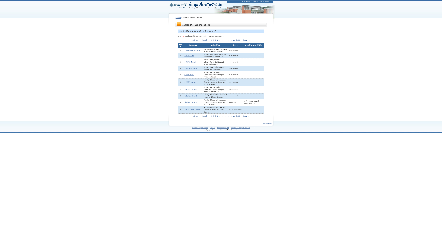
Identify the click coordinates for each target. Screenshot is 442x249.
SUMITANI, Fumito (191, 68)
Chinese (261, 1)
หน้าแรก (178, 18)
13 (231, 40)
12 (228, 40)
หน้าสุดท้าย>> (246, 40)
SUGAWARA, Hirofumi (192, 50)
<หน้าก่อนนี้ (203, 40)
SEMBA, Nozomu (190, 82)
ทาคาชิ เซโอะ (189, 75)
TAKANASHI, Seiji (191, 89)
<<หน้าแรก (195, 40)
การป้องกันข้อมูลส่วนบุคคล (200, 128)
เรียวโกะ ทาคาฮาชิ (191, 102)
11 (225, 40)
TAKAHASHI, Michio (191, 96)
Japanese (247, 1)
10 (222, 40)
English (254, 1)
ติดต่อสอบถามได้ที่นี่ (223, 128)
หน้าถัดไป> (237, 40)
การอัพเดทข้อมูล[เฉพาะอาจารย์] (240, 128)
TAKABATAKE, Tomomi (193, 110)
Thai (267, 1)
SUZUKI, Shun (189, 56)
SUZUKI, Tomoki (190, 62)
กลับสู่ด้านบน (267, 123)
